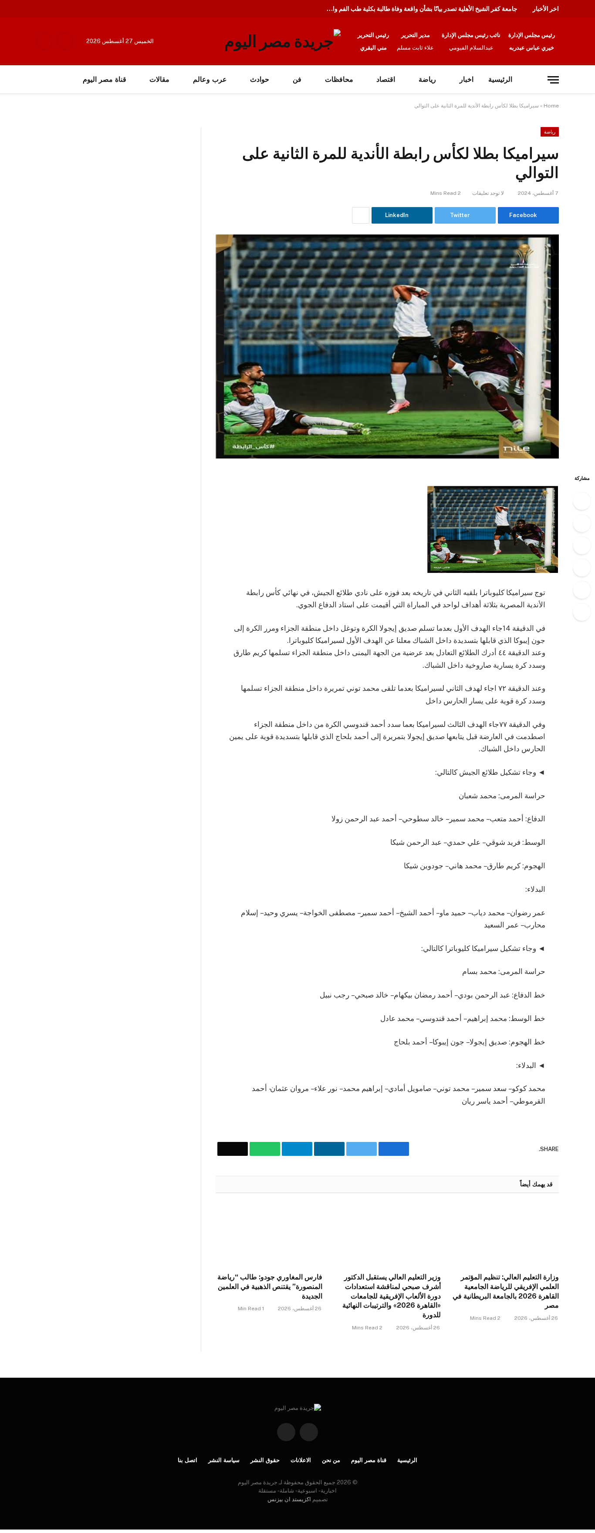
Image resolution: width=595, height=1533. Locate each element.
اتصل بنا (187, 1460)
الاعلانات (301, 1460)
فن (297, 79)
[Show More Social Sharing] (360, 215)
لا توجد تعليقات (488, 193)
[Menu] (553, 80)
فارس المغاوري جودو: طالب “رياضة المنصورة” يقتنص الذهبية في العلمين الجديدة (269, 1286)
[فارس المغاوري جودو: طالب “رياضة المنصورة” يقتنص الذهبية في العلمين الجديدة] (269, 1235)
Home (551, 106)
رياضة (427, 79)
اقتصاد (385, 79)
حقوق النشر (265, 1460)
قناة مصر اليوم (368, 1460)
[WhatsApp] (582, 590)
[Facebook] (582, 501)
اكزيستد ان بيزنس (289, 1499)
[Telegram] (582, 567)
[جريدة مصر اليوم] (282, 41)
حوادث (259, 79)
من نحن (331, 1460)
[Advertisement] (90, 191)
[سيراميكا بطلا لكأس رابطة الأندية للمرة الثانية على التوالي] (387, 346)
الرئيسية (500, 79)
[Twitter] (582, 523)
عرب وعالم (210, 79)
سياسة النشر (224, 1460)
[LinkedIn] (582, 545)
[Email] (582, 612)
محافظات (339, 79)
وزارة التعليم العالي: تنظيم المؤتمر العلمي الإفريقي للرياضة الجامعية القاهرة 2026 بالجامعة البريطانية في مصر (506, 1291)
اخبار (466, 79)
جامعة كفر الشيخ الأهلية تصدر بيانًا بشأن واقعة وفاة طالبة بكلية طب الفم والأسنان (419, 8)
